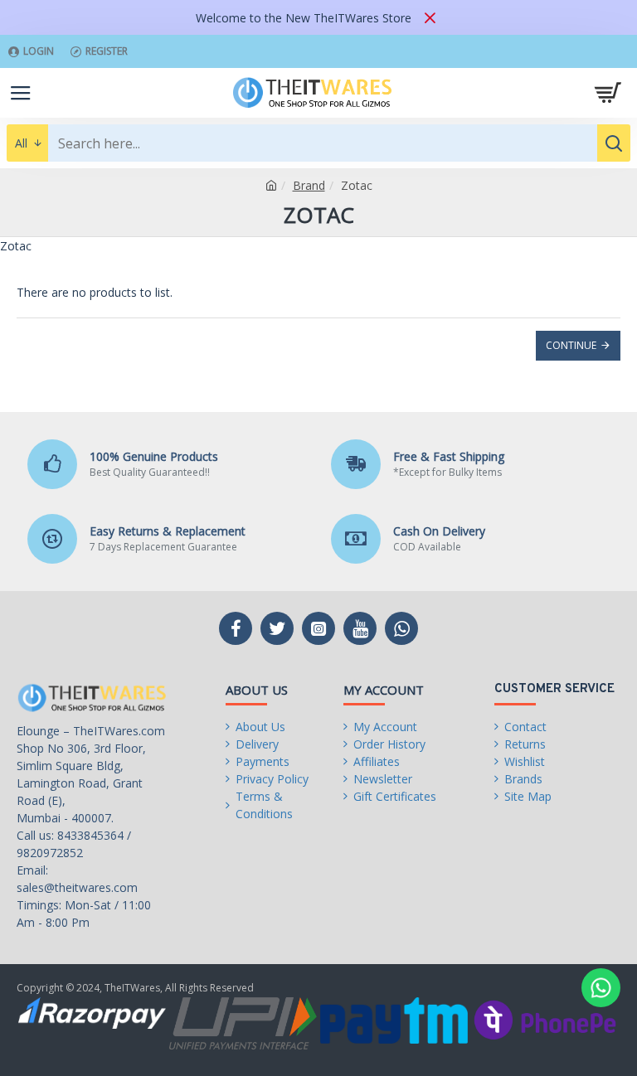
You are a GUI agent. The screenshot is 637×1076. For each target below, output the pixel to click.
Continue (571, 345)
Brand (309, 185)
